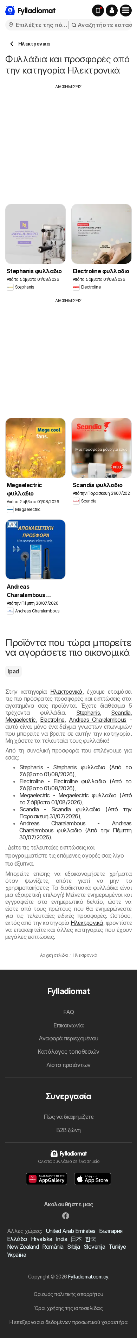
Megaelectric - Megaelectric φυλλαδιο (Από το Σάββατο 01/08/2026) (75, 799)
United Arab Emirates (71, 1230)
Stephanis (88, 712)
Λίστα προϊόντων (68, 1064)
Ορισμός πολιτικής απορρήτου (68, 1294)
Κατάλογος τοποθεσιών (68, 1051)
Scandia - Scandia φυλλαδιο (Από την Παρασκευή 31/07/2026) (75, 813)
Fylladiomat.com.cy (88, 1277)
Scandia (120, 712)
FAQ (68, 1011)
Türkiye (117, 1246)
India (61, 1238)
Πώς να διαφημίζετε (69, 1116)
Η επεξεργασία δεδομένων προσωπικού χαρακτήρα (68, 1322)
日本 (76, 1238)
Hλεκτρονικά (66, 691)
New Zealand (23, 1246)
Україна (16, 1254)
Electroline (52, 719)
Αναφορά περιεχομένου (68, 1038)
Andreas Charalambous (97, 719)
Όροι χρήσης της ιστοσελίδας (68, 1308)
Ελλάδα (17, 1238)
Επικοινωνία (68, 1025)
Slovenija (94, 1246)
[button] (112, 10)
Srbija (73, 1246)
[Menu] (126, 10)
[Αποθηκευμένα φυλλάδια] (98, 10)
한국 (90, 1238)
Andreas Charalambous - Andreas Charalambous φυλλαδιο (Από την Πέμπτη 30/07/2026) (75, 830)
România (52, 1246)
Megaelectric (20, 719)
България (111, 1230)
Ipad (13, 671)
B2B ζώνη (68, 1130)
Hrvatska (41, 1238)
